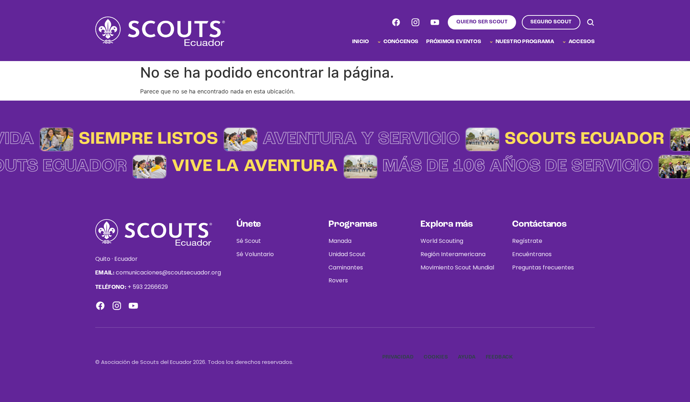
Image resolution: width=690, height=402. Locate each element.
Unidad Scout (346, 254)
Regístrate (527, 241)
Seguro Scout (551, 21)
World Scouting (441, 241)
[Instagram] (415, 22)
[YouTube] (435, 22)
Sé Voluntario (255, 254)
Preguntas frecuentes (543, 267)
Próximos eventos (453, 42)
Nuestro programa (525, 42)
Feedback (499, 357)
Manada (339, 241)
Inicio (360, 42)
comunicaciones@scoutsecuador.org (168, 272)
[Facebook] (396, 22)
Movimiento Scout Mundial (457, 267)
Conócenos (401, 42)
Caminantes (345, 267)
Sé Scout (248, 241)
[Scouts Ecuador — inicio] (160, 31)
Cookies (436, 357)
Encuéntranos (532, 254)
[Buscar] (590, 22)
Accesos (582, 42)
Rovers (338, 280)
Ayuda (467, 357)
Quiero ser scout (481, 21)
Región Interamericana (453, 254)
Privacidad (398, 357)
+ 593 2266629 (148, 287)
